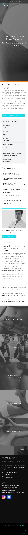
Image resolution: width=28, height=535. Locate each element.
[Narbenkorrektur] (14, 376)
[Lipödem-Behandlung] (14, 404)
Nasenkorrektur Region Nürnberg (9, 489)
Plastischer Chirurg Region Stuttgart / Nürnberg (13, 301)
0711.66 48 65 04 (9, 474)
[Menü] (26, 4)
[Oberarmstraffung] (14, 432)
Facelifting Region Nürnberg (8, 490)
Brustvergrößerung (17, 270)
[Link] (4, 4)
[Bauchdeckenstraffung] (14, 320)
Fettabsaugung (5, 270)
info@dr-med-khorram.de (11, 472)
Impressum (23, 533)
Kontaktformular (6, 295)
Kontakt (24, 530)
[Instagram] (4, 497)
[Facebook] (9, 497)
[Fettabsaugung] (14, 348)
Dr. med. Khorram (6, 230)
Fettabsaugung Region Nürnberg (9, 487)
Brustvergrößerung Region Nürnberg (10, 485)
